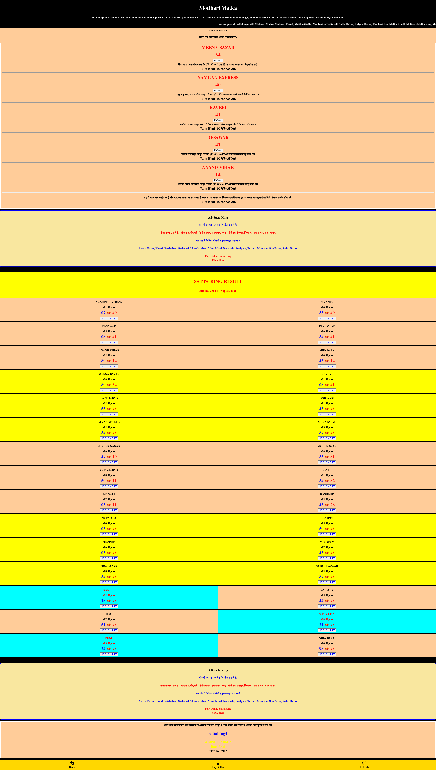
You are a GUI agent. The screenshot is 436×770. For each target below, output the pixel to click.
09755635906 (218, 751)
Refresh (218, 60)
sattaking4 (218, 733)
